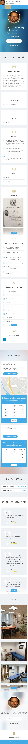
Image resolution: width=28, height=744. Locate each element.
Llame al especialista (11, 373)
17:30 (22, 457)
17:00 (22, 454)
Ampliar (14, 385)
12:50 (6, 415)
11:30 (6, 409)
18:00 (22, 460)
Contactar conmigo (14, 45)
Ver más (14, 232)
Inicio (2, 7)
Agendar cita (15, 742)
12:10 (6, 412)
